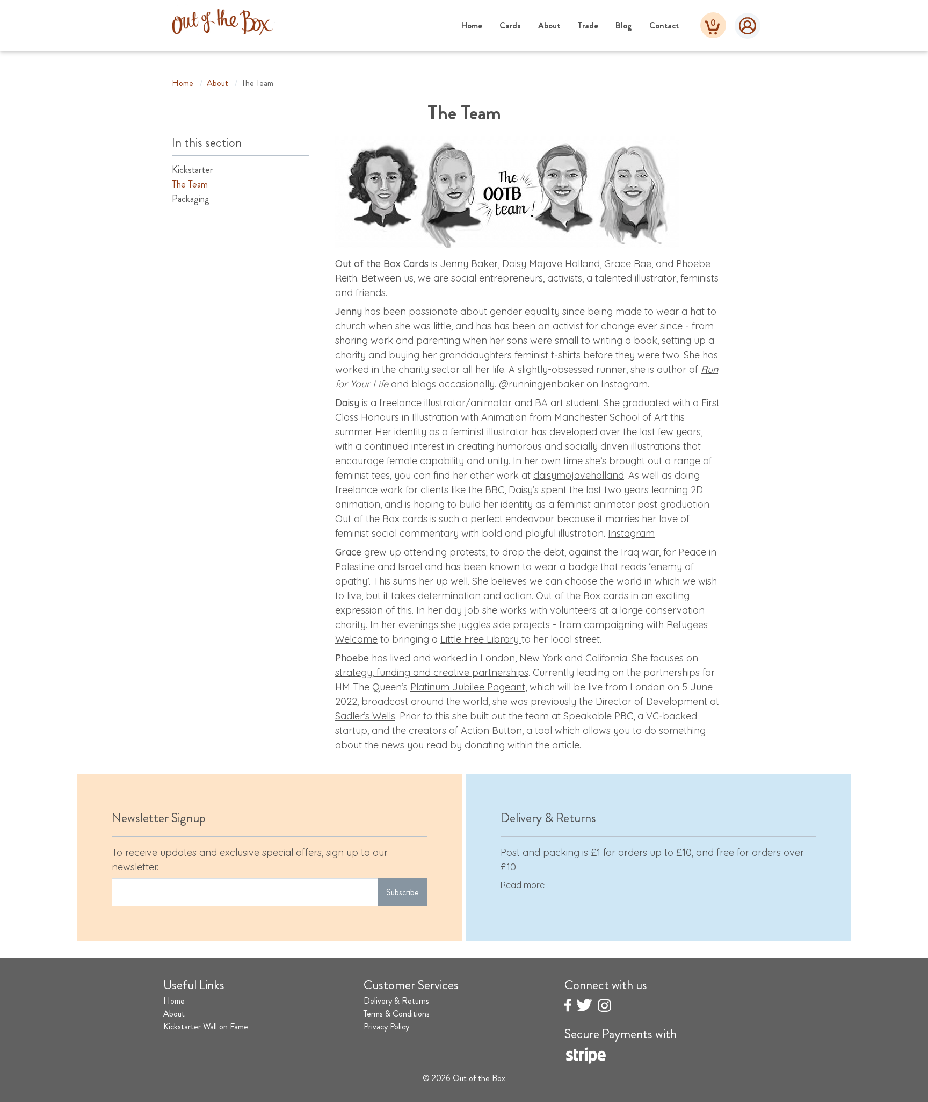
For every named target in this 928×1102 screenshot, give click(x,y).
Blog (623, 25)
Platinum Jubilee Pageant (467, 687)
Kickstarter (192, 170)
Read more (523, 885)
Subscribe (402, 892)
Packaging (190, 199)
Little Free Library (480, 639)
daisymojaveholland (578, 475)
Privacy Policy (386, 1026)
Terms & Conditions (397, 1013)
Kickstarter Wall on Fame (205, 1026)
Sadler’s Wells (365, 716)
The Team (190, 184)
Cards (510, 25)
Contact (664, 25)
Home (471, 25)
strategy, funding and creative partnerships (431, 672)
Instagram (624, 384)
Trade (587, 25)
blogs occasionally (453, 384)
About (549, 25)
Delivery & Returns (396, 1001)
